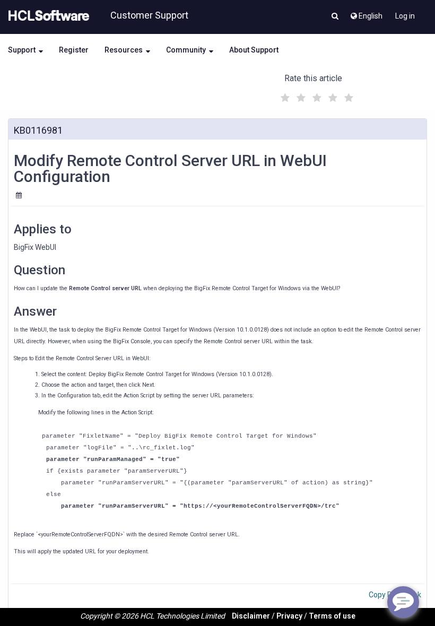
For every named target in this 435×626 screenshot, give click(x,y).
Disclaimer (251, 616)
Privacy (289, 616)
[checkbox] (283, 95)
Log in (405, 16)
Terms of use (332, 616)
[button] (335, 17)
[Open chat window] (403, 602)
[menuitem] (366, 13)
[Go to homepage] (46, 16)
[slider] (315, 96)
